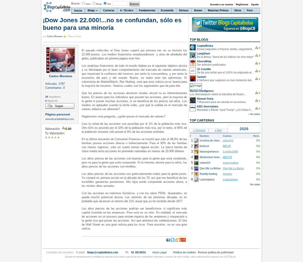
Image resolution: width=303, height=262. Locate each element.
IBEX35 (227, 157)
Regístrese (242, 4)
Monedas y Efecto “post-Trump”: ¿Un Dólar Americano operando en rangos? (226, 109)
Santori (201, 77)
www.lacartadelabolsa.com (59, 119)
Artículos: (55, 83)
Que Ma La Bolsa (233, 168)
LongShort (203, 53)
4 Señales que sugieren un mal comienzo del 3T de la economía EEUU (226, 80)
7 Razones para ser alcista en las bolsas (221, 102)
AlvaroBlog (204, 61)
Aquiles (227, 173)
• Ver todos (254, 114)
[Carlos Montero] (60, 60)
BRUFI (227, 146)
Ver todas (255, 184)
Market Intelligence (202, 91)
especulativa (230, 162)
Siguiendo (51, 100)
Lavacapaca (230, 179)
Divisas (184, 10)
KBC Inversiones (207, 106)
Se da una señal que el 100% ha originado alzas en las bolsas (226, 72)
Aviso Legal (159, 252)
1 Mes (218, 130)
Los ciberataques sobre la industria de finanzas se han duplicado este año (218, 94)
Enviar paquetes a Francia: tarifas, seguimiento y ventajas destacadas (226, 49)
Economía (167, 10)
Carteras (108, 10)
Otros (237, 10)
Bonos (198, 10)
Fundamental (147, 10)
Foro (250, 10)
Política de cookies (184, 252)
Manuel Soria (205, 98)
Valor (88, 4)
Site (109, 4)
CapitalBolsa (205, 45)
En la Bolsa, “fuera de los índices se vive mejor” (225, 56)
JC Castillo (204, 69)
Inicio (78, 10)
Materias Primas (218, 10)
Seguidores (53, 96)
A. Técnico (126, 10)
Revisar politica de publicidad (216, 252)
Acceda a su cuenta (221, 4)
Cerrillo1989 (230, 151)
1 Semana (199, 130)
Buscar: (75, 3)
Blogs (99, 4)
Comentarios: (55, 87)
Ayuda (255, 4)
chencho (228, 140)
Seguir (59, 106)
